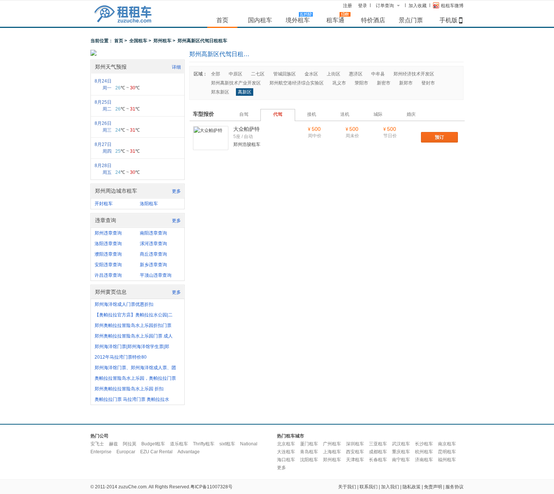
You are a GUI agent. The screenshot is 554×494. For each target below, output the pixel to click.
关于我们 (347, 486)
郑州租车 (162, 40)
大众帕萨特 (246, 129)
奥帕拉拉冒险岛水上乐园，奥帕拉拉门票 (135, 378)
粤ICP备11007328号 (211, 486)
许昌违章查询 (108, 275)
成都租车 (378, 451)
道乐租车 (179, 443)
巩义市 (339, 83)
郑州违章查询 (108, 233)
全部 (215, 74)
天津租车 (355, 459)
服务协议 (454, 486)
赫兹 (113, 443)
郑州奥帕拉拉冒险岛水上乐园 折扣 (129, 388)
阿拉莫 (129, 443)
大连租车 (286, 451)
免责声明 (433, 486)
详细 (176, 67)
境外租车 (298, 20)
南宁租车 (401, 459)
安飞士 (97, 443)
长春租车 (378, 459)
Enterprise (101, 451)
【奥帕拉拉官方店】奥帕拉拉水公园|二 (134, 315)
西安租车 (355, 451)
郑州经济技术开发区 (413, 74)
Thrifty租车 (203, 443)
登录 (362, 5)
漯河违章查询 (153, 243)
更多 (176, 191)
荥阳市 (361, 83)
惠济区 (356, 74)
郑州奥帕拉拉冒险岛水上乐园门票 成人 (134, 336)
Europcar (125, 451)
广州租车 (332, 443)
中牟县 (378, 74)
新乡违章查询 (153, 264)
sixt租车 (227, 443)
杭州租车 (424, 451)
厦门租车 (309, 443)
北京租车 (286, 443)
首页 (222, 20)
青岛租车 (309, 451)
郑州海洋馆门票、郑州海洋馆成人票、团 (135, 367)
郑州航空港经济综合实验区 (296, 83)
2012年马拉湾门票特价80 (121, 357)
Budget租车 (153, 443)
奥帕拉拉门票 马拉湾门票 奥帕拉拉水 (132, 399)
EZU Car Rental (156, 451)
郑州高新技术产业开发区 (236, 83)
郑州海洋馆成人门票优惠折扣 (124, 304)
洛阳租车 (149, 203)
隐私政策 (411, 486)
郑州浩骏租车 (246, 144)
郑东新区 (220, 92)
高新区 (244, 92)
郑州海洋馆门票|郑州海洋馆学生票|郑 (132, 346)
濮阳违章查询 (108, 254)
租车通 (335, 20)
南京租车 (447, 443)
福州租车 (447, 459)
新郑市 (406, 83)
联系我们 (369, 486)
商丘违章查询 (153, 254)
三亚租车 (378, 443)
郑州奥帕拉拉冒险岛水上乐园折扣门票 (133, 325)
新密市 (383, 83)
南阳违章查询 (153, 233)
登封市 (428, 83)
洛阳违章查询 (108, 243)
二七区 (258, 74)
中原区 (235, 74)
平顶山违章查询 (155, 275)
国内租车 (260, 20)
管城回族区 (284, 74)
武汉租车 (401, 443)
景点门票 (411, 20)
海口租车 (286, 459)
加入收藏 (418, 5)
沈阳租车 (309, 459)
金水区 (311, 74)
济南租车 (424, 459)
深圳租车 (355, 443)
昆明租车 (447, 451)
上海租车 (332, 451)
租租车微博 (452, 5)
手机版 (448, 20)
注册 (347, 5)
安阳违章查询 (108, 264)
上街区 (333, 74)
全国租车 (138, 40)
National (248, 443)
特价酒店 (373, 20)
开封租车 (104, 203)
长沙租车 (424, 443)
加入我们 (390, 486)
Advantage (189, 451)
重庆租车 (401, 451)
